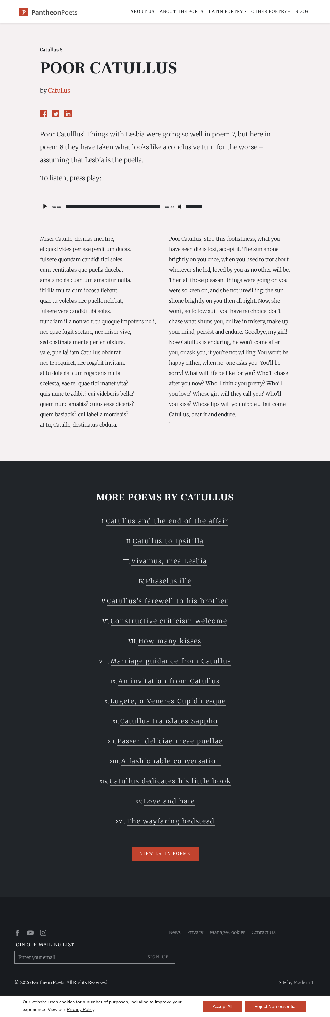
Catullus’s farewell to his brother (167, 601)
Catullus (59, 90)
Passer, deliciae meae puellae (169, 741)
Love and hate (169, 801)
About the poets (182, 11)
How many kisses (169, 641)
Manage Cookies (227, 932)
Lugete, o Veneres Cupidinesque (168, 701)
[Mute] (181, 206)
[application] (122, 206)
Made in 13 (305, 982)
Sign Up (158, 957)
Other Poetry (269, 11)
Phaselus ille (168, 581)
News (175, 932)
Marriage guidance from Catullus (171, 661)
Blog (301, 11)
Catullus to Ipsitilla (168, 541)
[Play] (45, 206)
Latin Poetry (226, 11)
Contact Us (264, 932)
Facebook (43, 113)
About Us (143, 11)
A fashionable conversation (170, 761)
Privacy (195, 932)
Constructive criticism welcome (169, 621)
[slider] (195, 206)
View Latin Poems (165, 854)
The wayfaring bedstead (171, 821)
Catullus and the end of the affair (167, 521)
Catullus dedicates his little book (170, 781)
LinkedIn (68, 113)
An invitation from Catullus (168, 681)
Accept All (222, 1006)
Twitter (55, 113)
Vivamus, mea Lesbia (169, 561)
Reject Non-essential (275, 1006)
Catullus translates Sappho (169, 721)
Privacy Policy (80, 1009)
